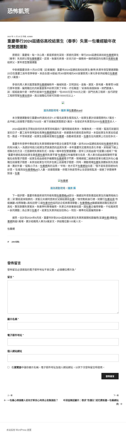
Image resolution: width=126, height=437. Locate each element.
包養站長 (25, 95)
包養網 (110, 55)
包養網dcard (75, 110)
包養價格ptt (31, 169)
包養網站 (83, 166)
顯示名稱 (13, 319)
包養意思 (105, 121)
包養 (86, 136)
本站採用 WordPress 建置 (18, 429)
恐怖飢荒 (18, 11)
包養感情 (49, 92)
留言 (10, 277)
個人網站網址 (14, 351)
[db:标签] (15, 242)
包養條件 (109, 143)
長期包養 (113, 58)
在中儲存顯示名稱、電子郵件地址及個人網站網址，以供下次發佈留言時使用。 (58, 367)
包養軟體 (34, 58)
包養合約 (48, 203)
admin (30, 36)
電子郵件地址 (15, 335)
